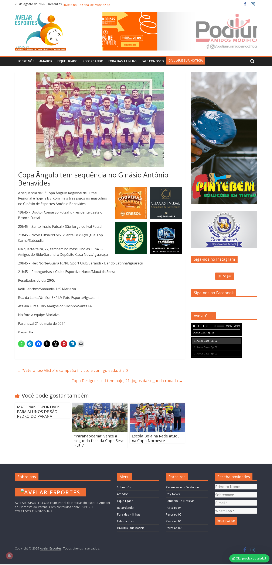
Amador (45, 61)
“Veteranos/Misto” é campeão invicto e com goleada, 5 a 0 (72, 370)
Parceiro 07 (173, 528)
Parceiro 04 (173, 508)
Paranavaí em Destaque (182, 487)
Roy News (173, 494)
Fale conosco (153, 61)
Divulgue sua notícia (186, 60)
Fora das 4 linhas (122, 61)
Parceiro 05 (173, 514)
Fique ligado (67, 61)
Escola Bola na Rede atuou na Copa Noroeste (156, 438)
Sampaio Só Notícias (180, 501)
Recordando (93, 61)
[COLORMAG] (50, 486)
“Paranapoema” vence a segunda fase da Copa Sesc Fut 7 (99, 440)
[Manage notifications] (9, 555)
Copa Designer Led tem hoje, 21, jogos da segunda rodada (127, 380)
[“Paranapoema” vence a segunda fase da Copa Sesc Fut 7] (100, 405)
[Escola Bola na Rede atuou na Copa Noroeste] (157, 405)
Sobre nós (25, 61)
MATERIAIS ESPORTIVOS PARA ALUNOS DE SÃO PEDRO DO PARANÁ (38, 411)
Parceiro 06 (173, 521)
